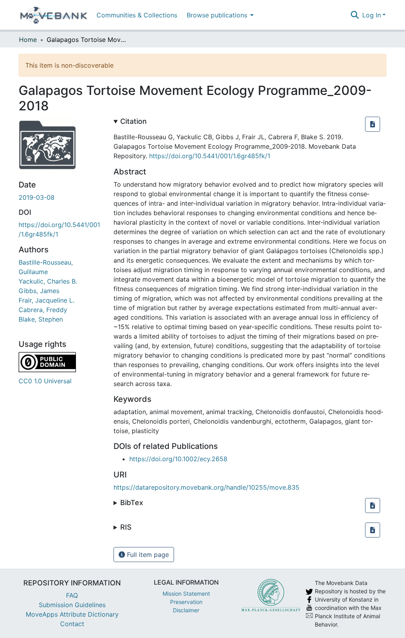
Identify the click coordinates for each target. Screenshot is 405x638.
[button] (372, 124)
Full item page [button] (147, 554)
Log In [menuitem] (371, 15)
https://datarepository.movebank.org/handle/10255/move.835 (206, 487)
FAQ (72, 595)
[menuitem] (219, 15)
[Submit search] (355, 15)
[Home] (54, 15)
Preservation (186, 601)
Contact (72, 624)
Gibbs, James (39, 291)
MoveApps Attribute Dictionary (72, 614)
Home (28, 40)
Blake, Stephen (41, 319)
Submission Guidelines (72, 605)
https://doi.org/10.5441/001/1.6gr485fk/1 (209, 156)
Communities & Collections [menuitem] (137, 15)
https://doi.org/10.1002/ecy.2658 (178, 459)
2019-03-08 (37, 197)
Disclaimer (186, 610)
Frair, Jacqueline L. (46, 300)
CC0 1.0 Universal (45, 381)
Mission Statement (186, 593)
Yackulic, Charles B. (48, 281)
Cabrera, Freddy (43, 310)
